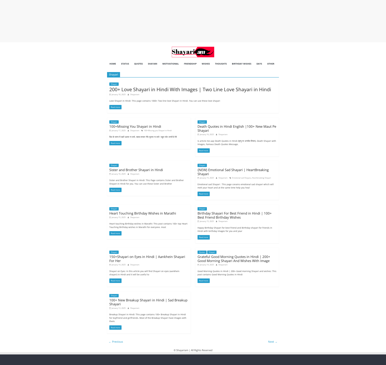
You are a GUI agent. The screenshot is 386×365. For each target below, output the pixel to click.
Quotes (138, 63)
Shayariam (134, 94)
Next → (272, 341)
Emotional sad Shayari (241, 178)
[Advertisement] (90, 21)
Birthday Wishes (241, 63)
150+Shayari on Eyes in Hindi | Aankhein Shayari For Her (147, 258)
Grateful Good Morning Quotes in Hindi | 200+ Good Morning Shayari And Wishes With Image (234, 258)
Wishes (206, 63)
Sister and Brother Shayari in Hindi (136, 169)
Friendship (190, 63)
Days (259, 63)
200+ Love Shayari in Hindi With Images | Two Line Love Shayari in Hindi (190, 89)
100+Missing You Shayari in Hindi (135, 126)
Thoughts (221, 63)
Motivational (170, 63)
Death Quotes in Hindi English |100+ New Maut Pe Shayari (237, 128)
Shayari (152, 63)
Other (270, 63)
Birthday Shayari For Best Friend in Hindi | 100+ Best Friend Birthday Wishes (235, 215)
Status (125, 63)
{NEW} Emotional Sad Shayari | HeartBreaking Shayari (233, 171)
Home (112, 63)
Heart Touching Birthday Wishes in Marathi (142, 213)
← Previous (116, 341)
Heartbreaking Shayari (261, 178)
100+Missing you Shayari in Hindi (158, 130)
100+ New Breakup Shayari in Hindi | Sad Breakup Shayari (148, 302)
